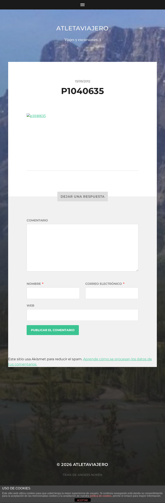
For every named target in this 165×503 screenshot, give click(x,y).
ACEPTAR (82, 500)
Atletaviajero (82, 28)
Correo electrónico (104, 284)
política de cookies (101, 495)
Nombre (35, 284)
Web (30, 305)
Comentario (37, 220)
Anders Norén (90, 474)
